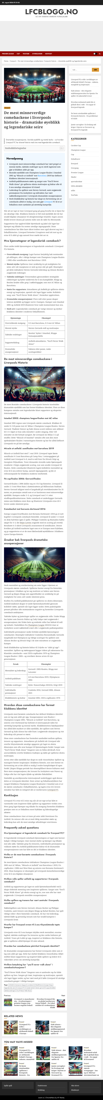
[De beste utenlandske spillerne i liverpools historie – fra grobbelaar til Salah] (11, 1069)
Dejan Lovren (25, 522)
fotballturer (75, 159)
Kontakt (48, 54)
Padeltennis (42, 1085)
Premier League (8, 54)
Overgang (75, 168)
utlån (73, 190)
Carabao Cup (76, 145)
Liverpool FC (52, 790)
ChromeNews (50, 1097)
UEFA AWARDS (76, 186)
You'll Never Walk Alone (24, 991)
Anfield (44, 289)
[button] (99, 54)
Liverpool (48, 201)
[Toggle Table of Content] (60, 148)
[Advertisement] (51, 36)
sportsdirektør (76, 181)
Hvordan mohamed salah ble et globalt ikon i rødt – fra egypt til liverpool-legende (83, 104)
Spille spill (8, 1085)
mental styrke (30, 988)
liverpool (7, 108)
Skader (73, 177)
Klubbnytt (75, 1090)
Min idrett (75, 1085)
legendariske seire (10, 988)
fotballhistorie (39, 985)
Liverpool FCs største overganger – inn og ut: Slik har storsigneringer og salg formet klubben (91, 1073)
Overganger (37, 54)
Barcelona (42, 175)
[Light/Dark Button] (95, 54)
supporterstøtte (50, 988)
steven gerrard (40, 988)
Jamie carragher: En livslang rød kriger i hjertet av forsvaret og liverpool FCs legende (83, 127)
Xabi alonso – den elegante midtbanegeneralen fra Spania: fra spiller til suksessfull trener (59, 1031)
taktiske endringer (10, 991)
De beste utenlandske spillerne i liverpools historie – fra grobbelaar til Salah (84, 116)
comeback (30, 985)
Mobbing (41, 1090)
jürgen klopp (49, 985)
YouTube (26, 54)
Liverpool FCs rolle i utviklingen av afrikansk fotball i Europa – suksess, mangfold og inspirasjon (26, 1032)
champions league (20, 985)
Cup (18, 54)
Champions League (36, 625)
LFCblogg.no (51, 11)
